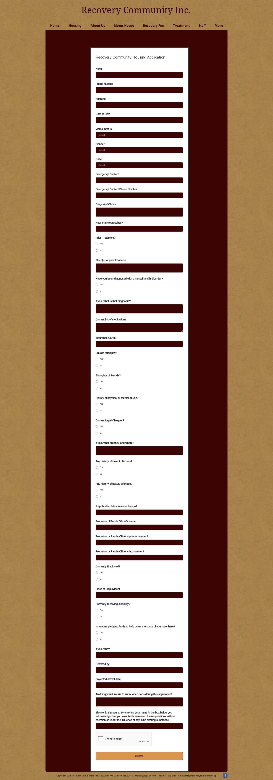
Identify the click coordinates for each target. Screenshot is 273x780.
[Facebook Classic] (225, 775)
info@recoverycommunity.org (200, 775)
